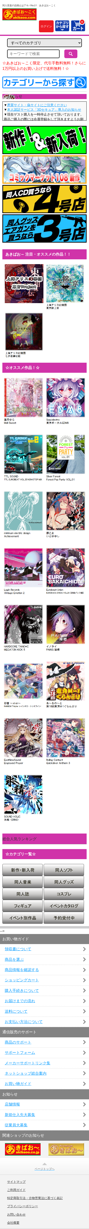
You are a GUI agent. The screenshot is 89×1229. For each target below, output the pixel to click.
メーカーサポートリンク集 (27, 1063)
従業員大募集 (16, 1125)
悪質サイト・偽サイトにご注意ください (37, 105)
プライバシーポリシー (22, 1206)
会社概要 (13, 1222)
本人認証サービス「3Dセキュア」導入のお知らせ (44, 109)
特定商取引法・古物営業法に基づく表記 (35, 1198)
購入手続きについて (22, 991)
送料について (16, 1011)
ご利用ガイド (16, 1190)
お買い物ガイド (18, 1084)
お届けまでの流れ (20, 1001)
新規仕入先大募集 (20, 1115)
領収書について (18, 949)
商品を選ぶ (14, 959)
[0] (78, 29)
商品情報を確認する (22, 970)
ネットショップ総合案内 (26, 1073)
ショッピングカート (22, 980)
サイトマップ (16, 1182)
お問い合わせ (16, 1214)
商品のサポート (18, 1042)
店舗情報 (12, 1104)
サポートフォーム (20, 1053)
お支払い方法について (24, 1022)
